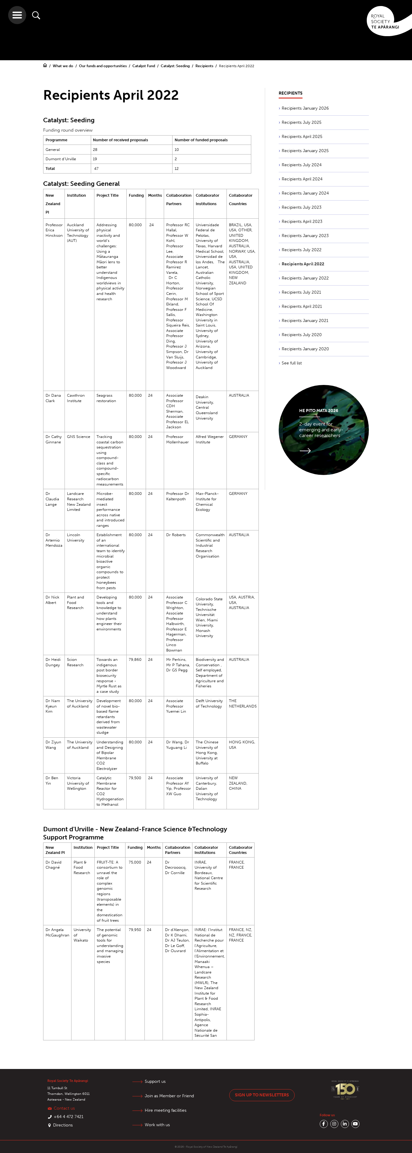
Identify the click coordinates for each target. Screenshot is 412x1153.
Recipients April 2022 (303, 264)
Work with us (157, 1124)
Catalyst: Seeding (176, 66)
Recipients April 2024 (302, 179)
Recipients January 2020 (305, 349)
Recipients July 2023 (302, 207)
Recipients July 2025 (302, 122)
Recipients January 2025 (305, 150)
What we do (63, 66)
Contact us (64, 1108)
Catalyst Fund (144, 66)
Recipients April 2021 (302, 306)
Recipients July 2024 (302, 164)
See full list (292, 363)
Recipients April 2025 (302, 136)
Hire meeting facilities (165, 1110)
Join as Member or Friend (169, 1095)
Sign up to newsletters (262, 1095)
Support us (155, 1081)
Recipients (204, 66)
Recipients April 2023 (302, 221)
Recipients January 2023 (305, 235)
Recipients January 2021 (305, 320)
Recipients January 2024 (305, 193)
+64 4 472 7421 (69, 1116)
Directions (63, 1125)
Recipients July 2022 (302, 249)
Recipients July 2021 (301, 292)
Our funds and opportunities (103, 66)
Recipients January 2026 (305, 108)
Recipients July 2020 (302, 334)
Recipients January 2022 (305, 278)
